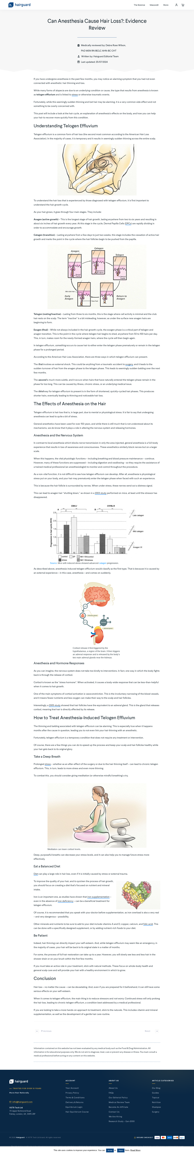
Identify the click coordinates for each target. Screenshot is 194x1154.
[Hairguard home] (19, 4)
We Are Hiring (115, 1117)
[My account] (176, 5)
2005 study (54, 705)
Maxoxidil (154, 5)
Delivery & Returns (74, 1102)
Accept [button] (110, 1150)
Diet (36, 874)
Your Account (72, 1088)
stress (75, 95)
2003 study (100, 493)
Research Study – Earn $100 (122, 1121)
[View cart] (183, 5)
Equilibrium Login (74, 1107)
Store (165, 5)
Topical (155, 1098)
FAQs (111, 1093)
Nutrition (156, 1102)
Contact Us (114, 1112)
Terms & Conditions (75, 1098)
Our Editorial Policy (118, 1098)
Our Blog (156, 1088)
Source (53, 563)
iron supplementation (98, 897)
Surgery (155, 1112)
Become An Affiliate (118, 1107)
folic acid (148, 924)
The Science (139, 5)
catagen (103, 563)
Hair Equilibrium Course (77, 1112)
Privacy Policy (72, 1093)
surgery (129, 364)
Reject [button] (121, 1150)
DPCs (128, 223)
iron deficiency (65, 901)
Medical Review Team (119, 1102)
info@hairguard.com (22, 1102)
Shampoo (156, 1107)
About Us (113, 1088)
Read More (135, 1150)
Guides (155, 1093)
